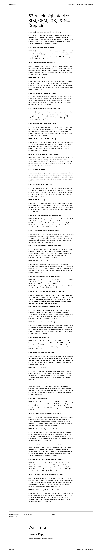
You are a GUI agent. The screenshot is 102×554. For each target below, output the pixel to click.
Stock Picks (29, 514)
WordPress (89, 549)
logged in (38, 538)
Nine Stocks (12, 4)
